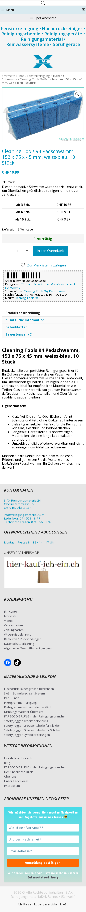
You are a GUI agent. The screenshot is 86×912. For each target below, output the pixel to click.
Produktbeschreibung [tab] (22, 313)
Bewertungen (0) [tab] (18, 334)
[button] (77, 94)
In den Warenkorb (50, 250)
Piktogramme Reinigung (20, 702)
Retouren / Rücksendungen (22, 639)
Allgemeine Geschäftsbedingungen (28, 648)
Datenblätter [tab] (16, 327)
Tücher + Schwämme (35, 284)
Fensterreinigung (38, 76)
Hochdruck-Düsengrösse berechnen (29, 689)
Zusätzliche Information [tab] (25, 320)
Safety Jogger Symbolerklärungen (27, 735)
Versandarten (13, 625)
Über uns (10, 776)
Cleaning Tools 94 (35, 291)
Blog (7, 763)
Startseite (8, 76)
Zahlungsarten (14, 630)
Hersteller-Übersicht (18, 758)
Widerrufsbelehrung (17, 634)
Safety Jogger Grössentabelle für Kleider (32, 725)
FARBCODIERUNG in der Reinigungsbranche (34, 716)
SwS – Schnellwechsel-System (24, 693)
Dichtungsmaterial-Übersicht (23, 712)
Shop (21, 76)
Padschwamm (58, 291)
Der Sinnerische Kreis (18, 772)
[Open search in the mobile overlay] (43, 3)
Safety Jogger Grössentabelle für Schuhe (32, 730)
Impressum (12, 786)
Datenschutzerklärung (19, 644)
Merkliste (10, 616)
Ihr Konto (10, 611)
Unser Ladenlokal (16, 781)
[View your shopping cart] (83, 10)
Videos (8, 621)
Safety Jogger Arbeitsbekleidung (26, 721)
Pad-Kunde (11, 698)
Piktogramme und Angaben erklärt (27, 707)
